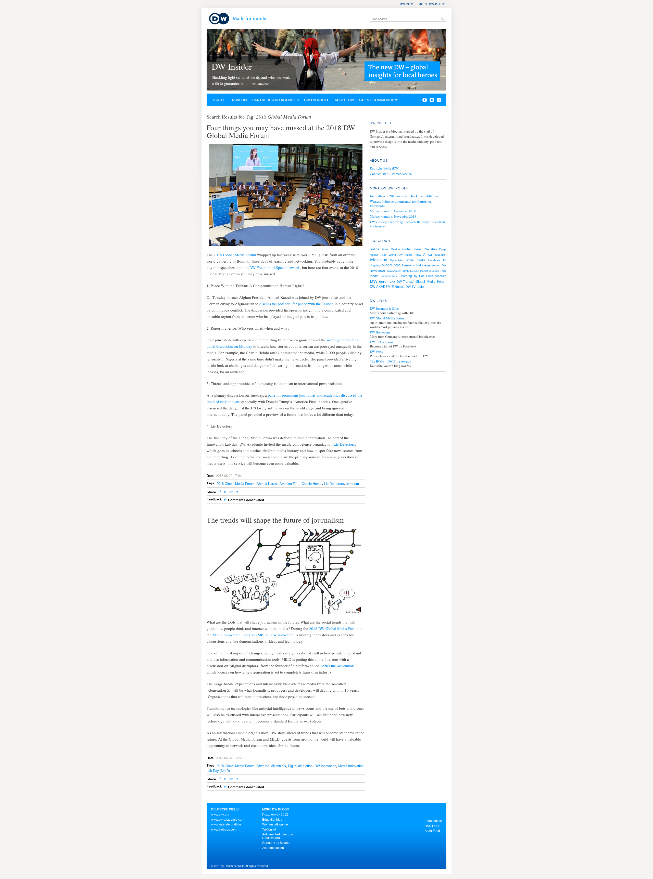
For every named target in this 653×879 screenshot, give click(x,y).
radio (420, 287)
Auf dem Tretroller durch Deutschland (279, 836)
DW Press (376, 352)
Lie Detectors (344, 444)
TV (444, 260)
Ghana (436, 265)
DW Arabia (405, 254)
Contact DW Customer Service (391, 173)
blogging (375, 265)
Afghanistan (397, 260)
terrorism (352, 484)
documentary (389, 276)
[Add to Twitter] (225, 492)
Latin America (436, 276)
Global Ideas (411, 249)
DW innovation (283, 634)
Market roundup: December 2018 (393, 211)
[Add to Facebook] (423, 101)
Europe (414, 270)
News (385, 249)
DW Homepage (380, 332)
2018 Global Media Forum (235, 254)
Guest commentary (378, 100)
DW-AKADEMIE (382, 287)
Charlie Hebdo (312, 484)
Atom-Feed (432, 831)
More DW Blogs (432, 4)
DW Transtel (405, 281)
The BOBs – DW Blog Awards (390, 361)
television (378, 260)
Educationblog (272, 819)
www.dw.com (220, 814)
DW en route (316, 100)
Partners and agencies (275, 100)
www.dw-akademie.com (227, 819)
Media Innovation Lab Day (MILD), (240, 634)
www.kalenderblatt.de (226, 824)
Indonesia (423, 265)
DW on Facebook (382, 342)
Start (218, 100)
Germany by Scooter (276, 843)
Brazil (381, 270)
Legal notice (433, 821)
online (375, 249)
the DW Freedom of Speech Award (272, 267)
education (440, 254)
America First (289, 484)
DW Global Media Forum (387, 318)
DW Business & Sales (384, 308)
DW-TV (411, 286)
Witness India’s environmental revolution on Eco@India (400, 203)
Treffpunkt (269, 829)
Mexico (395, 249)
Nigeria (374, 254)
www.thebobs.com (223, 829)
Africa (427, 254)
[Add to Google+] (231, 492)
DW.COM (406, 4)
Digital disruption (300, 766)
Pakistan (430, 249)
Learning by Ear (411, 276)
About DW (344, 100)
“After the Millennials (337, 665)
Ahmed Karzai (267, 484)
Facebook (434, 260)
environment (394, 270)
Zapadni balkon (273, 848)
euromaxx (387, 281)
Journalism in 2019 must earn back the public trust (404, 196)
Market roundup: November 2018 (393, 216)
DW (374, 281)
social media (415, 260)
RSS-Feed (432, 826)
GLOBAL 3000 (391, 265)
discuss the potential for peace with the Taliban (296, 303)
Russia (400, 287)
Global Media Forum (431, 281)
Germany (408, 265)
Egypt (442, 249)
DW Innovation (325, 766)
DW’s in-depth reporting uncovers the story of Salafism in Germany (407, 223)
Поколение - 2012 (275, 814)
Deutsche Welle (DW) (384, 168)
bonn (406, 270)
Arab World (388, 254)
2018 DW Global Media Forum (334, 628)
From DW (238, 100)
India (418, 254)
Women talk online (275, 824)
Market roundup (429, 270)
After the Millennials (271, 766)
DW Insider (232, 66)
